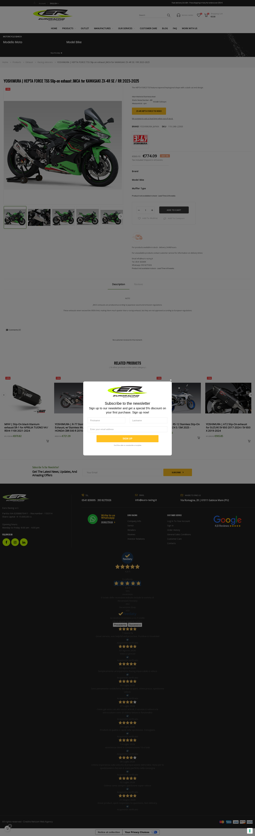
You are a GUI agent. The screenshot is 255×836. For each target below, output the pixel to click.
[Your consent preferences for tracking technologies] (250, 831)
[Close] (171, 380)
